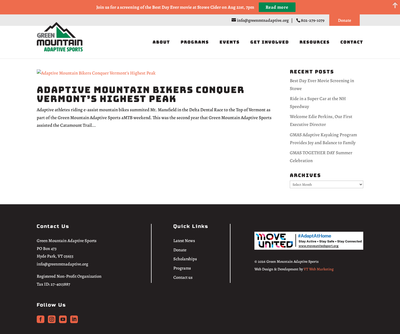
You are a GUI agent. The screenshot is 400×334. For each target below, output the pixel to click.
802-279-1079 (313, 20)
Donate (344, 20)
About (161, 42)
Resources (315, 42)
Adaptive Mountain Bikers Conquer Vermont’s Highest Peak (141, 94)
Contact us (182, 277)
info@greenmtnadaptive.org (62, 264)
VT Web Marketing (319, 269)
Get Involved (269, 42)
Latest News (184, 241)
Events (230, 42)
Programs (195, 42)
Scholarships (185, 259)
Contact (351, 42)
